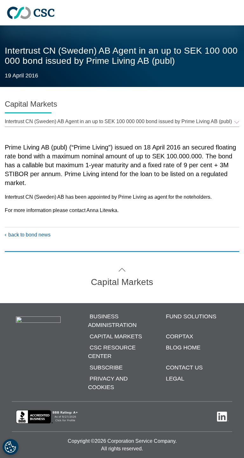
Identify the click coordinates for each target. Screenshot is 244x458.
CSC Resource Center (112, 352)
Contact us (184, 367)
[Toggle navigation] (236, 12)
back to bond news (29, 234)
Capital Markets (116, 336)
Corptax (179, 336)
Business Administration (112, 321)
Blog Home (183, 348)
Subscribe (106, 367)
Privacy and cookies (108, 383)
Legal (175, 379)
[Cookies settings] (10, 447)
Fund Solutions (191, 317)
